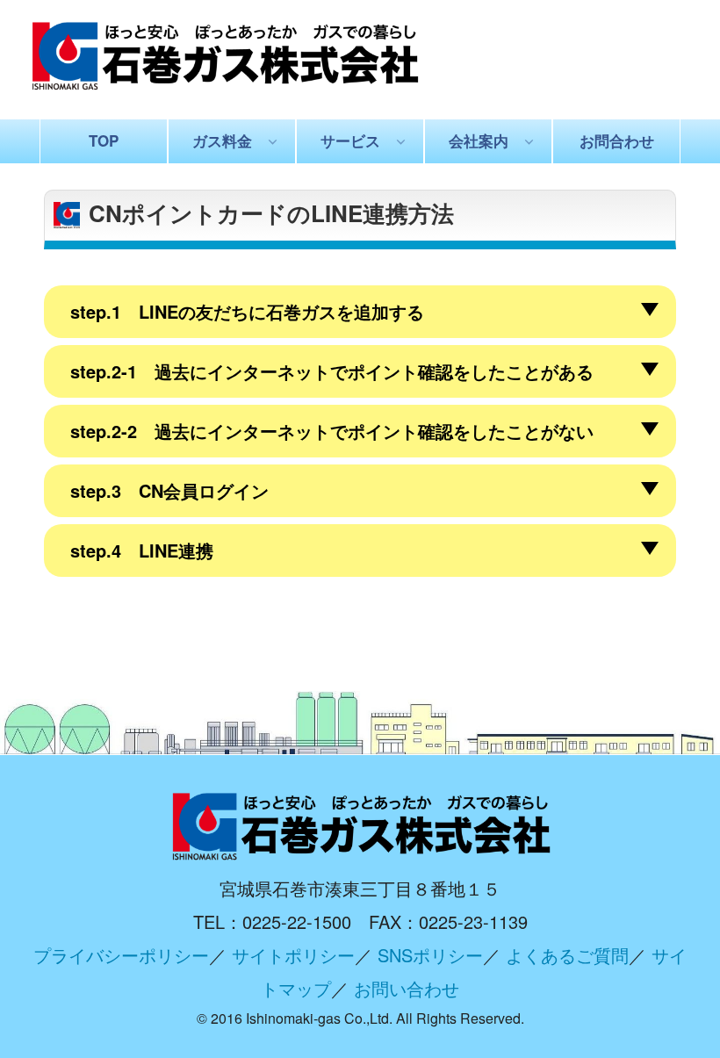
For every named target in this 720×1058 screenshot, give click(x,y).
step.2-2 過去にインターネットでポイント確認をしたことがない (332, 430)
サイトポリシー (293, 955)
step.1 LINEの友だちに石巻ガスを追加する (247, 311)
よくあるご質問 (567, 955)
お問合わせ (617, 140)
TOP (104, 140)
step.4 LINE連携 (141, 550)
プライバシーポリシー (121, 955)
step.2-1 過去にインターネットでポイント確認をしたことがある (332, 371)
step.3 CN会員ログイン (169, 490)
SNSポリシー (430, 955)
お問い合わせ (406, 988)
